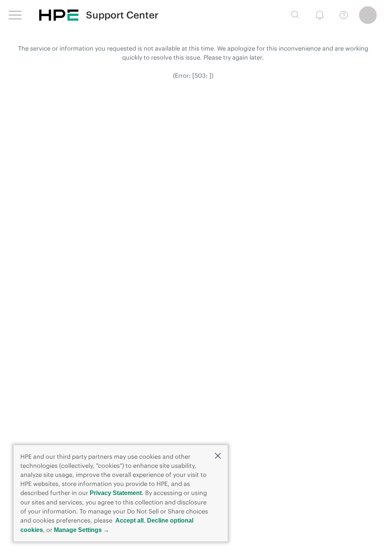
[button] (218, 456)
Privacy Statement (116, 493)
